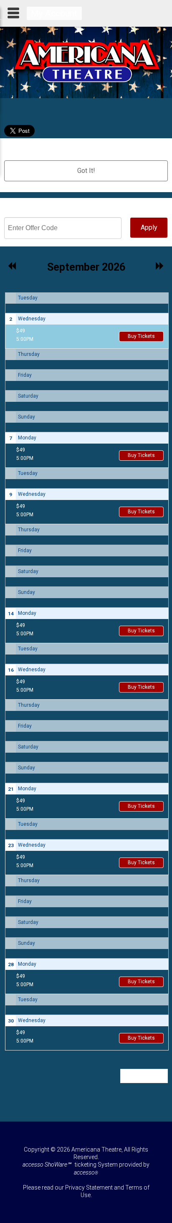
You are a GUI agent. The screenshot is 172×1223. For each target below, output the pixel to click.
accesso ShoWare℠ (47, 1164)
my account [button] (54, 13)
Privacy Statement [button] (89, 1187)
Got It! (86, 171)
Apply (149, 227)
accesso (86, 1172)
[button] (12, 266)
